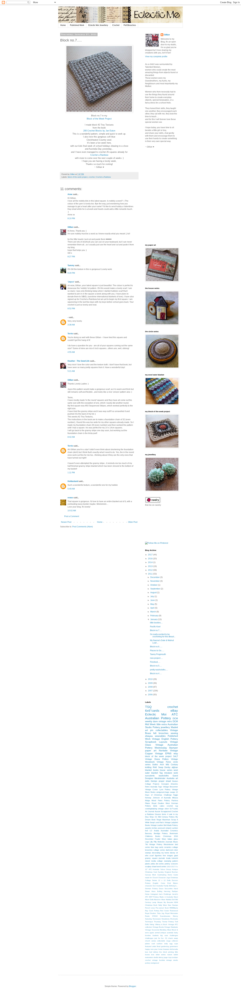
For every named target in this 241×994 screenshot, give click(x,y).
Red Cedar (164, 911)
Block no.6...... (156, 646)
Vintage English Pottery (165, 739)
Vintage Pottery (155, 844)
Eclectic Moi (155, 714)
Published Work (77, 25)
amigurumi (160, 792)
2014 (150, 562)
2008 (150, 687)
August (153, 592)
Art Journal (149, 811)
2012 (150, 570)
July (152, 596)
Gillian (70, 227)
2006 (150, 694)
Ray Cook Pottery (152, 911)
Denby (167, 767)
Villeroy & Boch (161, 924)
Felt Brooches (130, 25)
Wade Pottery (172, 825)
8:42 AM (71, 437)
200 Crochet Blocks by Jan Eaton (99, 130)
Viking (152, 924)
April (152, 608)
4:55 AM (71, 352)
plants (147, 864)
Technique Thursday (153, 922)
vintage (162, 721)
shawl (154, 866)
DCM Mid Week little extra (161, 723)
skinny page (163, 957)
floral (158, 946)
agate (152, 933)
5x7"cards (174, 809)
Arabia (156, 831)
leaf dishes (153, 952)
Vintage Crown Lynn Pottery (158, 789)
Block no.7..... (156, 630)
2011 (150, 574)
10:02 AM (72, 510)
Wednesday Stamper (166, 747)
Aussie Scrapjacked (163, 811)
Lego (147, 842)
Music (175, 842)
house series (166, 770)
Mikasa (175, 798)
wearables (160, 736)
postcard (161, 828)
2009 (150, 683)
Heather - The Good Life (79, 361)
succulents (150, 776)
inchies (154, 828)
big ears (164, 935)
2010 (150, 679)
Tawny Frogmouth (158, 654)
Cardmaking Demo (164, 875)
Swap (160, 767)
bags (167, 792)
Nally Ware (162, 905)
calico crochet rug (169, 806)
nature (169, 954)
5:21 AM (71, 371)
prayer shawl (165, 781)
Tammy (71, 265)
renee (70, 498)
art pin (149, 730)
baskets (156, 935)
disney (172, 853)
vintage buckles (158, 960)
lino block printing (166, 952)
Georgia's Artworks (169, 784)
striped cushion (172, 828)
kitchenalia (174, 949)
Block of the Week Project (99, 118)
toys (169, 957)
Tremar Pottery (168, 922)
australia (170, 933)
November (155, 581)
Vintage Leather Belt (159, 825)
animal (157, 933)
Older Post (132, 522)
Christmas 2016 (170, 836)
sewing (174, 733)
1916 (169, 866)
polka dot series (157, 864)
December (155, 577)
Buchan (175, 872)
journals (162, 858)
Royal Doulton (158, 803)
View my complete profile (156, 56)
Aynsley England (164, 872)
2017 (150, 555)
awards (148, 828)
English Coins (159, 883)
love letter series (158, 954)
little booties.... (156, 623)
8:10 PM (71, 218)
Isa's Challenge (165, 894)
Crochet (115, 25)
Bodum (175, 781)
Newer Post (66, 522)
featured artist (150, 946)
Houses (158, 814)
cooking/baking (151, 809)
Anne (70, 194)
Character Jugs (164, 877)
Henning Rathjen (171, 891)
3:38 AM (71, 325)
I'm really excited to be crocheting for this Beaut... (162, 635)
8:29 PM (71, 273)
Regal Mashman (163, 820)
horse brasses (163, 949)
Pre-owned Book (162, 908)
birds (155, 806)
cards (161, 847)
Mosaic (160, 902)
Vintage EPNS (163, 753)
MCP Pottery (154, 897)
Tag (161, 773)
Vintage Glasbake (171, 927)
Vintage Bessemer (170, 787)
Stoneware (157, 919)
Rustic (147, 916)
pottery (167, 864)
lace (146, 952)
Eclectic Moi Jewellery (98, 25)
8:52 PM (71, 308)
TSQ (148, 707)
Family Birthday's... (171, 886)
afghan (175, 767)
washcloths (164, 776)
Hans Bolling (156, 891)
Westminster (169, 844)
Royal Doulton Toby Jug (154, 913)
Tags (160, 787)
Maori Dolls (149, 899)
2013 (150, 566)
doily (166, 944)
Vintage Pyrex (164, 762)
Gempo (154, 781)
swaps (172, 792)
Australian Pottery (158, 718)
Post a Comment (71, 516)
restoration (149, 957)
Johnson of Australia (162, 798)
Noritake (163, 750)
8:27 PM (71, 256)
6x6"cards (152, 710)
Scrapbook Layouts (156, 742)
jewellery (165, 727)
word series (161, 866)
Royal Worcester (171, 913)
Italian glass (173, 839)
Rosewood (174, 911)
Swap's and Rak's (157, 822)
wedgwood (155, 963)
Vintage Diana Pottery (157, 759)
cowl (153, 944)
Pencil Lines (150, 908)
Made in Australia (166, 897)
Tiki (146, 844)
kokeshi (175, 858)
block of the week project (78, 177)
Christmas (174, 877)
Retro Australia (151, 787)
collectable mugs (164, 941)
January (154, 619)
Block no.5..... (156, 666)
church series (150, 941)
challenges (174, 935)
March (153, 612)
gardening (165, 946)
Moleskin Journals (165, 842)
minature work (171, 773)
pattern (175, 861)
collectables (162, 730)
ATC (175, 714)
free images (168, 856)
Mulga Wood (150, 800)
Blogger (132, 986)
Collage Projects (152, 784)
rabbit (176, 954)
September (155, 589)
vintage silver (163, 809)
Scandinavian (165, 916)
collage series (159, 850)
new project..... (156, 658)
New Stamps (173, 905)
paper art (150, 750)
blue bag (154, 847)
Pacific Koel (155, 626)
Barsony (148, 833)
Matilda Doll (170, 899)
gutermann (174, 946)
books (156, 770)
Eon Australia (158, 886)
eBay (174, 710)
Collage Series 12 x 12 (155, 880)
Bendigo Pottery (161, 833)
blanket (148, 770)
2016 (150, 558)
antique (163, 933)
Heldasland (73, 481)
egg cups (174, 944)
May (152, 604)
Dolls (169, 880)
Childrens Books (152, 836)
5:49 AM (71, 489)
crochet (92, 177)
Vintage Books (158, 927)
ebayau (149, 736)
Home (63, 25)
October (154, 585)
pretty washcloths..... (159, 670)
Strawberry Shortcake (169, 919)
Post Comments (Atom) (82, 527)
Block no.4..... (156, 673)
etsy (176, 753)
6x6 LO (148, 831)
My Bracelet (168, 902)
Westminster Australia (164, 778)
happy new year (151, 949)
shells (156, 957)
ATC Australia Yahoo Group (160, 869)
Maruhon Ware (159, 899)
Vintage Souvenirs (152, 930)
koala (168, 858)
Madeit (174, 727)
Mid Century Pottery (166, 817)
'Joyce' (71, 282)
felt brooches (160, 733)
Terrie (70, 333)
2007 (150, 691)
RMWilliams (174, 908)
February (154, 615)
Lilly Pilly (153, 842)
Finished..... (155, 662)
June (152, 600)
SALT (175, 756)
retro (169, 721)
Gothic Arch (158, 764)
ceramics (167, 847)
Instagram (154, 894)
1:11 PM (71, 472)
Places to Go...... (157, 650)
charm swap (173, 938)
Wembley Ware (165, 930)
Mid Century (172, 764)
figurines (158, 856)
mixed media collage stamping (158, 861)
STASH (155, 916)
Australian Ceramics (169, 831)
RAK (155, 767)
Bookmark (174, 833)
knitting (148, 767)
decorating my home (160, 853)
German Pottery (151, 888)
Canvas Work (150, 875)
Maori (176, 897)
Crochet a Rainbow (99, 155)
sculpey (148, 866)
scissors (174, 864)
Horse (147, 894)
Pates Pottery (164, 800)
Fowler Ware (160, 839)
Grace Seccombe (166, 888)
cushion (159, 944)
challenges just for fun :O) (156, 938)
